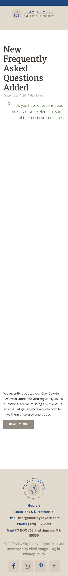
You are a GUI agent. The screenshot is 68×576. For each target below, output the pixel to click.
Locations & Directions (32, 512)
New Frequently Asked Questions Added (25, 69)
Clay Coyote (32, 14)
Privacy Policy (34, 554)
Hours (32, 505)
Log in (55, 549)
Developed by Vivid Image (27, 549)
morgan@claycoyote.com (39, 518)
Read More (18, 424)
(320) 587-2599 (39, 524)
